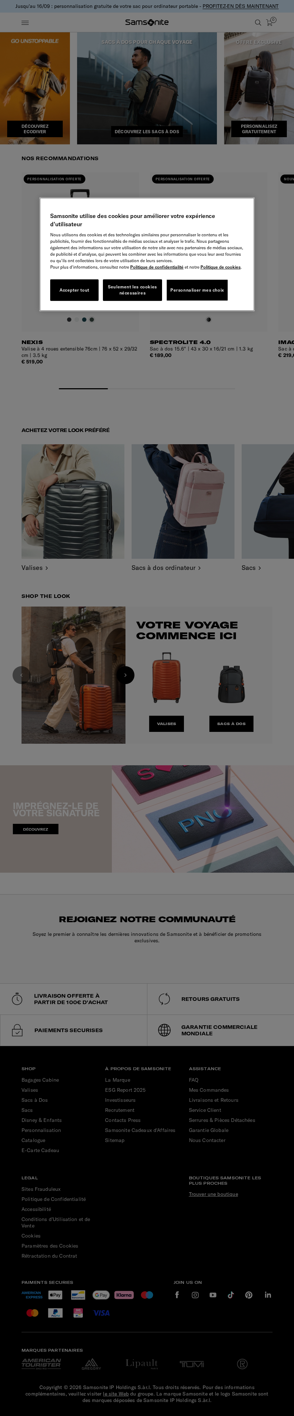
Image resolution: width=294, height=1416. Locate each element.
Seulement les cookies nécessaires (132, 290)
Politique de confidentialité (157, 267)
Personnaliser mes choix (197, 289)
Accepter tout (74, 289)
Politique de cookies (220, 267)
